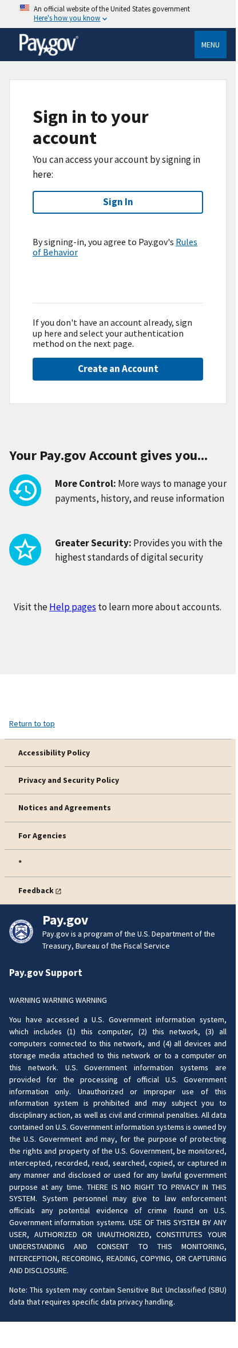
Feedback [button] (36, 890)
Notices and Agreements (64, 807)
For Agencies (42, 835)
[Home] (48, 53)
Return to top (32, 723)
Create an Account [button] (118, 368)
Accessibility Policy (54, 752)
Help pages (72, 607)
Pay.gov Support (45, 972)
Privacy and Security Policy (68, 780)
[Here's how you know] (118, 14)
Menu (210, 44)
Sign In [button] (118, 201)
